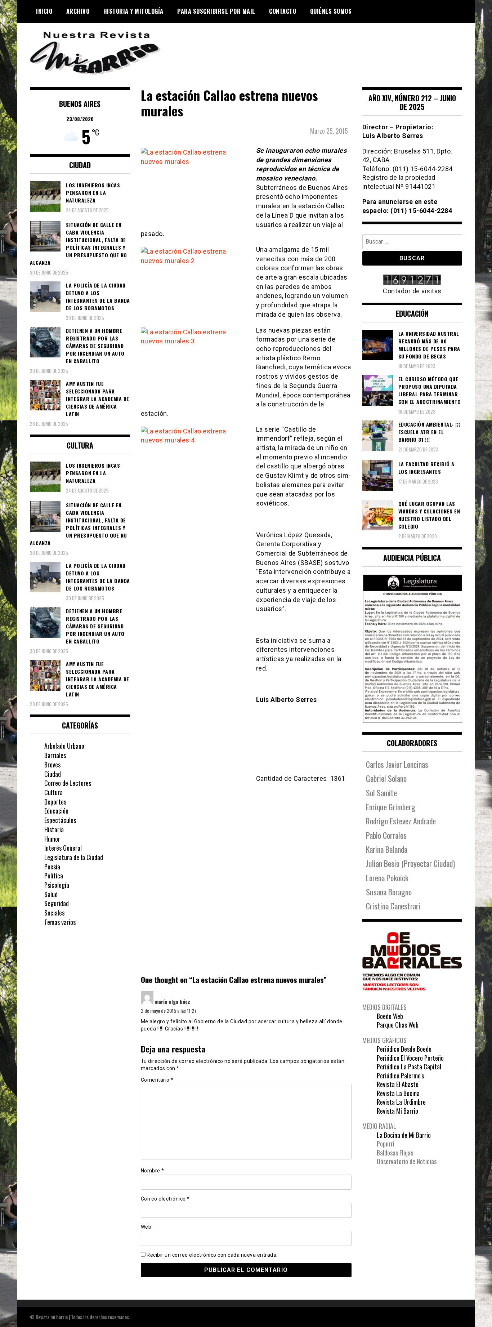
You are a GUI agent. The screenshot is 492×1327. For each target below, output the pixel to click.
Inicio (44, 11)
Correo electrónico (165, 1199)
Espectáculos (60, 820)
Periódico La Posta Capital (409, 1066)
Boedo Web (390, 1016)
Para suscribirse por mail (216, 11)
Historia (54, 829)
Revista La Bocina (398, 1093)
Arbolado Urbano (64, 746)
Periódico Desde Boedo (404, 1049)
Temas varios (60, 922)
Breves (52, 764)
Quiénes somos (331, 11)
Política (53, 875)
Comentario (157, 1080)
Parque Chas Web (398, 1024)
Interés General (63, 847)
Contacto (282, 11)
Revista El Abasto (398, 1084)
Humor (52, 838)
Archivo (78, 11)
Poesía (52, 866)
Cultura (53, 792)
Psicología (56, 885)
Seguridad (56, 903)
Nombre (152, 1171)
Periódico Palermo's (400, 1075)
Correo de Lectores (67, 783)
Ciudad (52, 774)
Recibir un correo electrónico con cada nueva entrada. (212, 1255)
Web (146, 1227)
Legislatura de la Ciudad (73, 857)
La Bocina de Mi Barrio (404, 1135)
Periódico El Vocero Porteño (410, 1058)
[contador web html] (412, 280)
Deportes (55, 801)
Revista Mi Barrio (397, 1111)
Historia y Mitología (133, 11)
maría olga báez (172, 1001)
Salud (51, 894)
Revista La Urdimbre (401, 1101)
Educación (56, 810)
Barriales (55, 755)
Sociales (54, 912)
